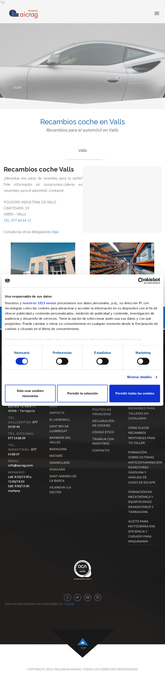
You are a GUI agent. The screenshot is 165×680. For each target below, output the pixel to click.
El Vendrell (59, 419)
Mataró (56, 455)
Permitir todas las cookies (134, 393)
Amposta (56, 412)
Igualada (57, 469)
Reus (53, 406)
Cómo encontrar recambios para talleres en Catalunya (141, 408)
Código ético (103, 432)
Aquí (55, 232)
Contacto (100, 450)
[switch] (62, 361)
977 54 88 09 (16, 438)
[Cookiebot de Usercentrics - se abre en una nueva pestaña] (141, 281)
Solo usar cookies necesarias (30, 393)
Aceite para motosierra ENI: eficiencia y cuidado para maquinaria (141, 531)
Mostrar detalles (139, 377)
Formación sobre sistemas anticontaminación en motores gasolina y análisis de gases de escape (145, 467)
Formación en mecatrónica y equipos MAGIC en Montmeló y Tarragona (141, 502)
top (83, 648)
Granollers (59, 462)
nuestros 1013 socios (40, 303)
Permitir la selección (82, 393)
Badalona (58, 449)
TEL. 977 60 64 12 (17, 220)
